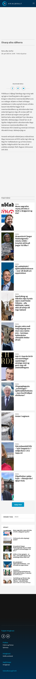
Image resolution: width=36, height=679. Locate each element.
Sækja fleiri (18, 505)
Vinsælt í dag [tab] (8, 517)
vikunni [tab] (16, 517)
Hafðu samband (8, 656)
